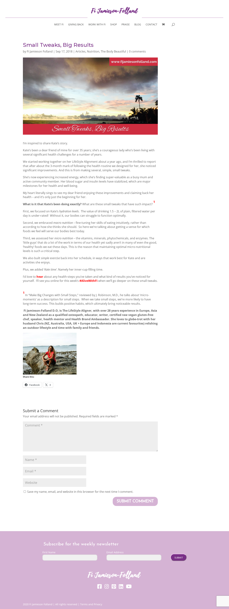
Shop (113, 24)
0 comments (137, 51)
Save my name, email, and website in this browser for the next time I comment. (80, 492)
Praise (125, 24)
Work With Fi (97, 24)
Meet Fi (59, 24)
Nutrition (93, 51)
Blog (137, 24)
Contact (151, 24)
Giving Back (76, 24)
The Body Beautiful (113, 51)
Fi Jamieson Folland (40, 51)
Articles (80, 51)
